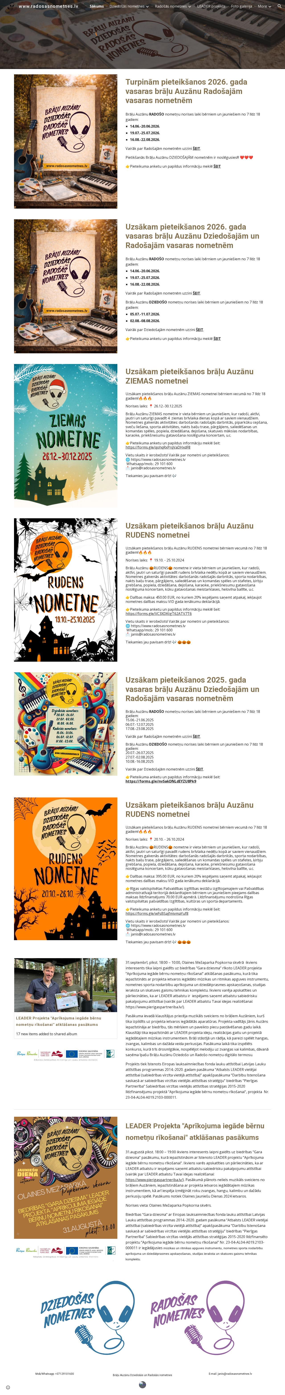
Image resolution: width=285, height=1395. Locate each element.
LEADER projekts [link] (211, 6)
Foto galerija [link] (241, 6)
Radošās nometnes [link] (171, 6)
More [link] (262, 6)
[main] (208, 34)
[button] (279, 6)
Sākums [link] (97, 6)
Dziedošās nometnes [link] (127, 6)
